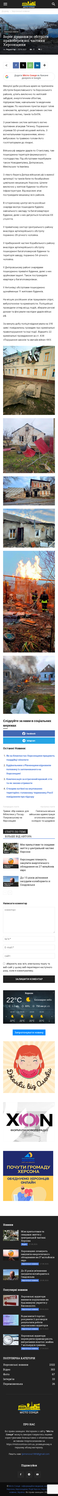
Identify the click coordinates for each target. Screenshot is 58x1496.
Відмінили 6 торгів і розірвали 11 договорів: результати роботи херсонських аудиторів (34, 1321)
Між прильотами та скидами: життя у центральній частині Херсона (37, 848)
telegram (31, 740)
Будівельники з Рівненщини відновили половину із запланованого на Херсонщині (28, 769)
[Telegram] (29, 1474)
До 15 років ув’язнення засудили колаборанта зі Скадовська (35, 881)
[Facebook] (16, 65)
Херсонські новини (21, 11)
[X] (23, 65)
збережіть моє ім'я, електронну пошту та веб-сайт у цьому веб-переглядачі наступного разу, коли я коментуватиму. (27, 967)
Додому (5, 11)
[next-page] (10, 893)
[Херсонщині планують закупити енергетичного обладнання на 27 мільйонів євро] (11, 863)
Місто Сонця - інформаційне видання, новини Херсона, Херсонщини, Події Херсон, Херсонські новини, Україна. (29, 1489)
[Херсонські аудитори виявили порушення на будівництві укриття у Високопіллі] (11, 1300)
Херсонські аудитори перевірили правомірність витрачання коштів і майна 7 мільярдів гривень (37, 1340)
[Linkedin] (37, 65)
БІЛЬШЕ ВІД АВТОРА (18, 836)
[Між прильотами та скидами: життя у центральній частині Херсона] (11, 848)
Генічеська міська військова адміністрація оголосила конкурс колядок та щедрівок (42, 816)
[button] (5, 4)
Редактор (10, 49)
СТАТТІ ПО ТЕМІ (15, 831)
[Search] (53, 4)
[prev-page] (5, 893)
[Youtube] (37, 1474)
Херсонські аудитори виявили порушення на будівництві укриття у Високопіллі (34, 1301)
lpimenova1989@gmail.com (35, 1453)
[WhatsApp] (30, 65)
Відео (6, 852)
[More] (44, 65)
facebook (31, 733)
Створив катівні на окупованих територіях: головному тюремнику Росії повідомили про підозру (29, 792)
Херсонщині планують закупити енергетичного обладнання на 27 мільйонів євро (37, 1256)
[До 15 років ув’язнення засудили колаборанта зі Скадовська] (11, 881)
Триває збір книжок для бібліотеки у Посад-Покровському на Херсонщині (16, 816)
